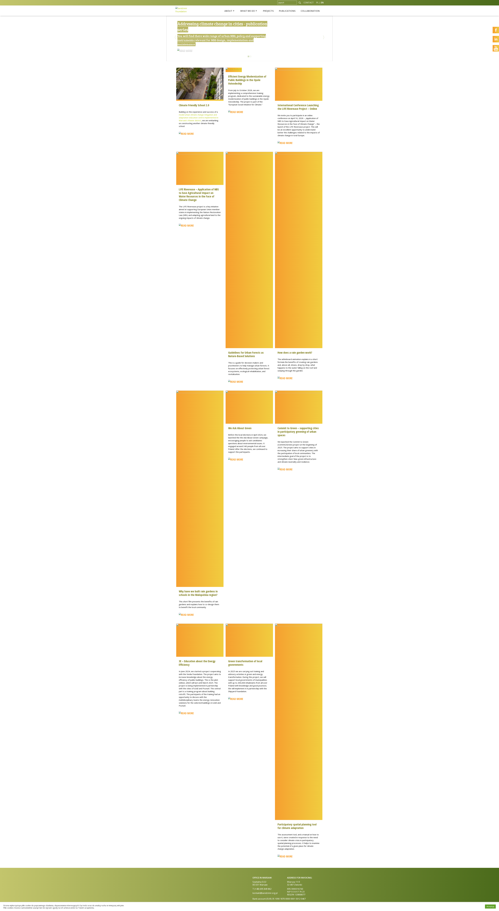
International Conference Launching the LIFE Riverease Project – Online (298, 107)
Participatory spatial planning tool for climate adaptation (297, 826)
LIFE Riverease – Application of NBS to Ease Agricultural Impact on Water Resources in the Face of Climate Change (199, 194)
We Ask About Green (239, 428)
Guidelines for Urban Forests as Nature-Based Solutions (246, 354)
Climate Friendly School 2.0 (194, 105)
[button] (323, 48)
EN (322, 2)
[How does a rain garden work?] (298, 249)
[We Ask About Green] (249, 406)
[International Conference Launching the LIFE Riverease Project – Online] (298, 84)
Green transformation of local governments (245, 663)
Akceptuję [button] (490, 906)
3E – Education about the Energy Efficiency (197, 663)
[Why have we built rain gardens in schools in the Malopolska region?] (200, 488)
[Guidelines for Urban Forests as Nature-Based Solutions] (249, 249)
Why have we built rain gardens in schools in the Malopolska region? (198, 593)
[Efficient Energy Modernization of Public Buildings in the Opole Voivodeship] (234, 69)
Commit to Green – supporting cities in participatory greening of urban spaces (298, 431)
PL (317, 2)
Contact (309, 2)
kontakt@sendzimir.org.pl (265, 893)
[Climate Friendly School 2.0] (200, 84)
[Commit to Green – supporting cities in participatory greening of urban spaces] (298, 406)
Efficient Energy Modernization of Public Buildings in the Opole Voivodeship (247, 79)
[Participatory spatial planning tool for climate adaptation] (298, 721)
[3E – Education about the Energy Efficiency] (200, 640)
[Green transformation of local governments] (249, 640)
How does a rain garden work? (295, 352)
